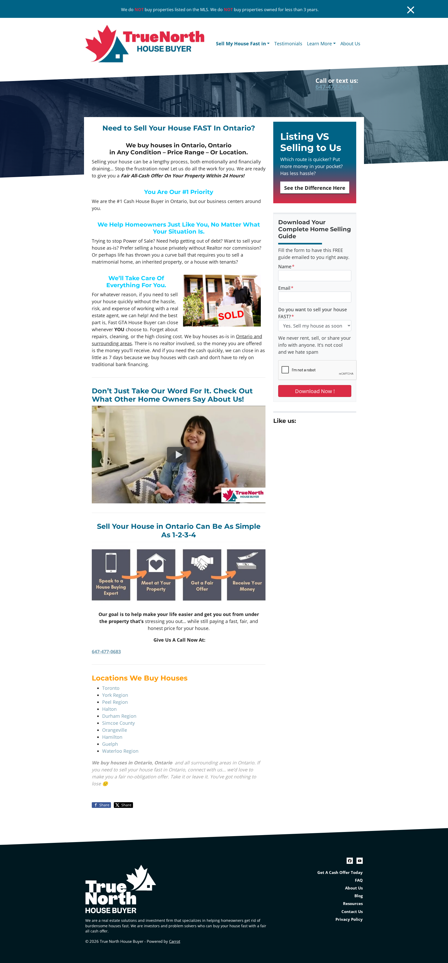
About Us (350, 43)
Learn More (319, 43)
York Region (115, 695)
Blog (358, 895)
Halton (109, 709)
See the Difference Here (314, 187)
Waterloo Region (120, 751)
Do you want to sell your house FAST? (312, 313)
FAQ (359, 880)
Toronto (111, 688)
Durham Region (119, 716)
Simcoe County (118, 723)
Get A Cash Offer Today (340, 872)
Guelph (110, 744)
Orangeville (114, 730)
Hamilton (112, 737)
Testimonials (288, 43)
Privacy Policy (349, 919)
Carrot (174, 941)
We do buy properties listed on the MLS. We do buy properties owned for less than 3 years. (220, 9)
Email (285, 288)
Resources (353, 903)
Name (286, 266)
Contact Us (352, 911)
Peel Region (115, 702)
